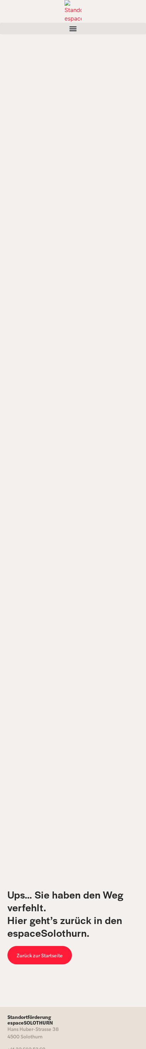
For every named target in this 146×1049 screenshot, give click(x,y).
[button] (73, 28)
